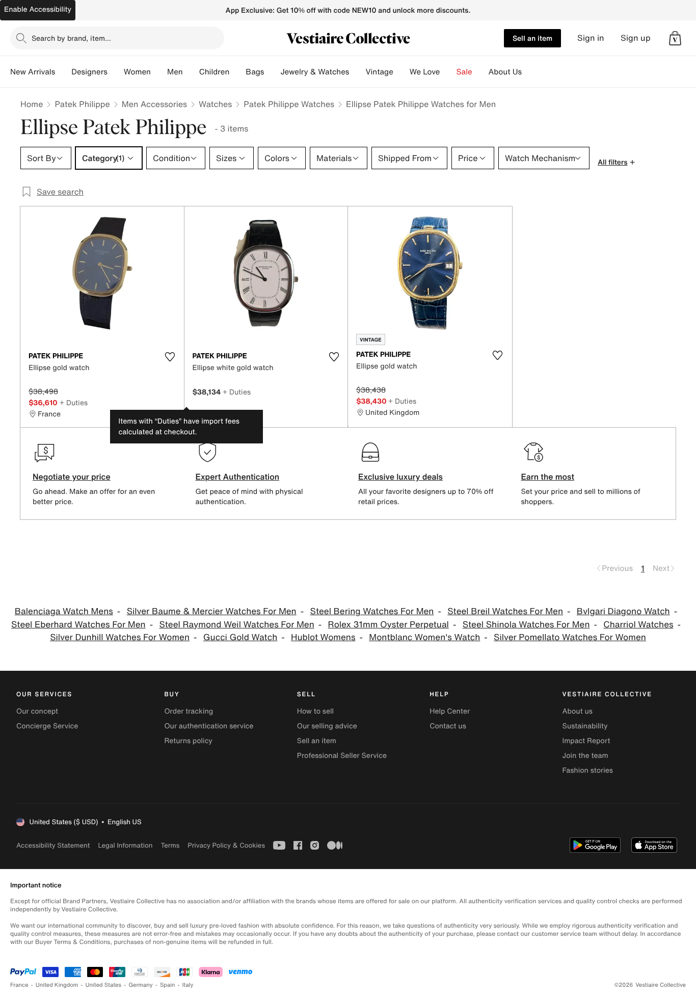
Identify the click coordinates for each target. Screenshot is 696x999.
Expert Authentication (238, 476)
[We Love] (448, 72)
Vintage (379, 71)
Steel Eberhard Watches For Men (78, 624)
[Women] (159, 72)
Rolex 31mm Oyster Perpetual (388, 624)
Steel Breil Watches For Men (505, 611)
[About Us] (530, 72)
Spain (167, 985)
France (19, 985)
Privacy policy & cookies (226, 845)
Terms (169, 845)
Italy (188, 985)
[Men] (191, 72)
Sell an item (532, 38)
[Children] (237, 72)
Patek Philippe (82, 104)
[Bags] (272, 72)
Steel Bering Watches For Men (372, 611)
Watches (215, 104)
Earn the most (548, 476)
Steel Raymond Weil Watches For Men (236, 624)
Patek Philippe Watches (289, 104)
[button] (675, 38)
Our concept (37, 711)
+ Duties (74, 402)
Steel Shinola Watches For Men (526, 624)
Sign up (636, 38)
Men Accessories (154, 104)
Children (214, 71)
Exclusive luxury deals (400, 476)
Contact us (448, 726)
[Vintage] (401, 72)
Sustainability (585, 726)
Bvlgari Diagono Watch (623, 611)
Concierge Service (47, 726)
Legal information (125, 845)
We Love (425, 71)
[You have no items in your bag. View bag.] (675, 38)
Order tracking (188, 711)
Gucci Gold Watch (240, 637)
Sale (464, 71)
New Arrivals (32, 71)
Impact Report (586, 740)
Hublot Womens (323, 637)
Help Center (450, 711)
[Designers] (116, 72)
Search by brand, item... (71, 38)
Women (137, 71)
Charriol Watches (638, 624)
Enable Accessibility (37, 9)
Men (175, 71)
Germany (140, 985)
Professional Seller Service (342, 755)
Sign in (590, 38)
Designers (89, 71)
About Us (505, 71)
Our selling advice (327, 726)
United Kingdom (57, 985)
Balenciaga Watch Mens (64, 611)
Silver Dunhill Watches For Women (120, 637)
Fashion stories (588, 770)
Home (31, 104)
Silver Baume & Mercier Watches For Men (212, 611)
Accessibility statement (53, 845)
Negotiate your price (72, 476)
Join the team (585, 755)
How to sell (315, 711)
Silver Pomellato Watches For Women (570, 637)
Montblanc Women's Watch (424, 637)
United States (104, 985)
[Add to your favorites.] (170, 357)
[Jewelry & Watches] (357, 72)
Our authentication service (208, 726)
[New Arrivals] (63, 72)
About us (578, 711)
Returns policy (188, 740)
